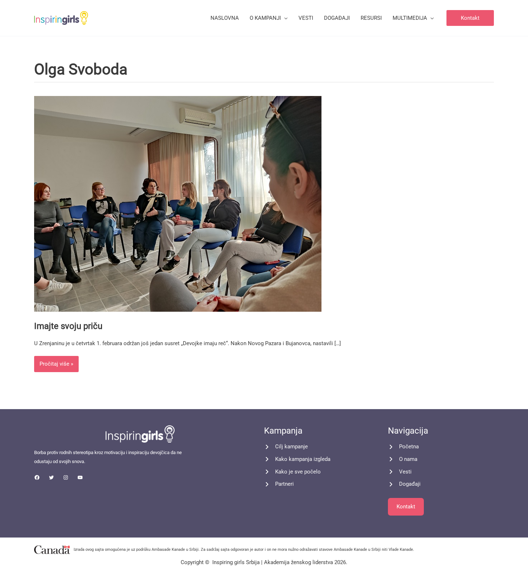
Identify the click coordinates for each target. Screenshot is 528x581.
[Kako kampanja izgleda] (297, 459)
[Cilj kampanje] (286, 446)
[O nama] (402, 459)
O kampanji (265, 18)
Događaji (337, 18)
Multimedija (410, 18)
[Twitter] (51, 477)
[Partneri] (279, 484)
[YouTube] (80, 477)
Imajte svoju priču (68, 326)
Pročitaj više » (56, 361)
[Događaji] (404, 484)
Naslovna (224, 18)
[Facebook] (37, 477)
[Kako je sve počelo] (292, 471)
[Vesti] (400, 471)
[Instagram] (66, 477)
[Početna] (403, 446)
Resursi (371, 18)
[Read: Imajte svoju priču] (177, 203)
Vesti (305, 18)
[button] (470, 18)
